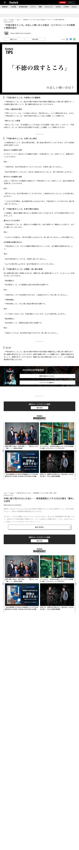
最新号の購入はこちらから (46, 376)
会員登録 (62, 2)
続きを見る (39, 527)
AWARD (58, 7)
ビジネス (12, 19)
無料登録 (40, 408)
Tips (18, 19)
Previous (3, 451)
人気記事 (13, 7)
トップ (5, 19)
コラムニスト (49, 7)
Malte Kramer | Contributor (12, 505)
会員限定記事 (23, 7)
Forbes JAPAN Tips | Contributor (20, 33)
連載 (40, 7)
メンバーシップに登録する (46, 382)
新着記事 (5, 7)
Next (76, 451)
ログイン (71, 2)
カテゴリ (33, 7)
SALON (74, 7)
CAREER (66, 7)
